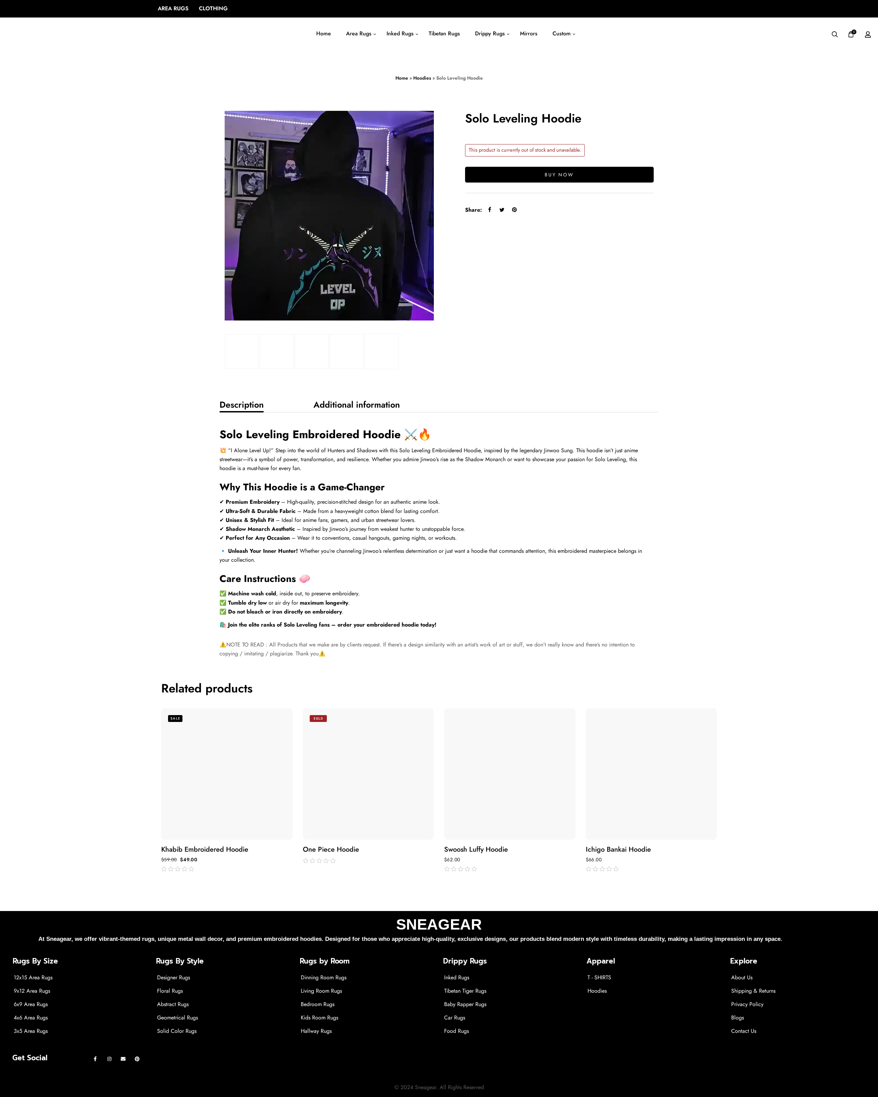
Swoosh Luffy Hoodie (476, 849)
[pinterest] (514, 209)
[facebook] (489, 209)
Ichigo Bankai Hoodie (618, 849)
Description (242, 404)
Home (401, 77)
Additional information (356, 404)
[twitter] (502, 209)
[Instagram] (109, 1058)
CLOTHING (213, 8)
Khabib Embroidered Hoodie (204, 849)
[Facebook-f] (95, 1058)
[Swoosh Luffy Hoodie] (510, 774)
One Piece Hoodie (331, 849)
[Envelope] (123, 1058)
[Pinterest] (137, 1058)
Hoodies (422, 77)
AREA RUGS (173, 8)
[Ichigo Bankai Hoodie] (651, 774)
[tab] (242, 404)
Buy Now (559, 174)
